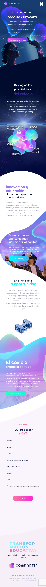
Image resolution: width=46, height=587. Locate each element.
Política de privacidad (29, 578)
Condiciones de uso (16, 580)
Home (9, 555)
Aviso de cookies (14, 578)
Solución (15, 555)
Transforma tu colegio (17, 40)
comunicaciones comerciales (29, 486)
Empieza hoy (19, 259)
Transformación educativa (29, 555)
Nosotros (23, 557)
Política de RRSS (30, 580)
